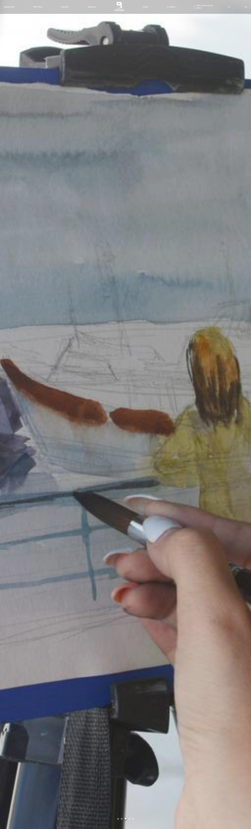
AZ (246, 7)
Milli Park (38, 7)
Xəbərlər (65, 7)
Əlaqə (145, 7)
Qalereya (92, 7)
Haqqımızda (9, 7)
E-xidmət (171, 7)
